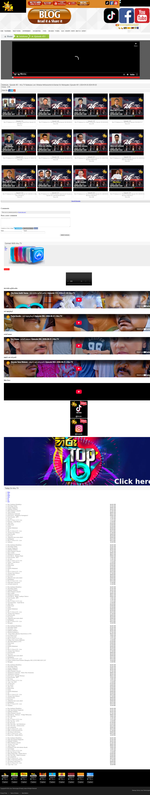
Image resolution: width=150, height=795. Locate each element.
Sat (8, 500)
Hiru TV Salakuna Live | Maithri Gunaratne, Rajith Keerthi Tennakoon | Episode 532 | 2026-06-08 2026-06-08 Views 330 (55, 195)
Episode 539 (91, 121)
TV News (57, 31)
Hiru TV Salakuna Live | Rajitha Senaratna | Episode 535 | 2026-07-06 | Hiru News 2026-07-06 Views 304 (91, 159)
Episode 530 (127, 192)
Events (73, 31)
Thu (8, 497)
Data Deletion (25, 793)
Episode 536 (55, 157)
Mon (8, 492)
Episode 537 (19, 157)
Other (44, 31)
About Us (78, 31)
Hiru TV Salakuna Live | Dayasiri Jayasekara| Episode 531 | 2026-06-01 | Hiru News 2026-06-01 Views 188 (91, 195)
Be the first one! (22, 212)
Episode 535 (91, 157)
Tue (8, 493)
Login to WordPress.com (27, 228)
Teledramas (7, 31)
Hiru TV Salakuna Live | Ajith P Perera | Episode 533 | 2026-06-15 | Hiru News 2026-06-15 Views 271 (20, 195)
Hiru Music (51, 31)
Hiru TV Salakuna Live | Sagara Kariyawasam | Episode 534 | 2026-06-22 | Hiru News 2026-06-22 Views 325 (127, 159)
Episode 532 (55, 192)
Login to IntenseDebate (18, 228)
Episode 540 (55, 121)
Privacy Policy (3, 793)
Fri (8, 498)
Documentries (36, 31)
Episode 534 (127, 157)
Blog (62, 31)
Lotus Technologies (145, 790)
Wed (8, 495)
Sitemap (134, 790)
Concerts (67, 31)
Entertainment (27, 31)
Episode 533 (19, 192)
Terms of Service (14, 793)
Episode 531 (91, 192)
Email (25, 230)
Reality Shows (16, 31)
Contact (84, 31)
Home (1, 31)
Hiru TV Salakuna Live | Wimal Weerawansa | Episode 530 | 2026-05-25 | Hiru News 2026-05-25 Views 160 (127, 195)
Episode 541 (19, 121)
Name (2, 230)
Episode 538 (127, 121)
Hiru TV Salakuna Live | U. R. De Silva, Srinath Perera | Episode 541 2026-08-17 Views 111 (20, 124)
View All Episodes (75, 201)
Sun (8, 501)
